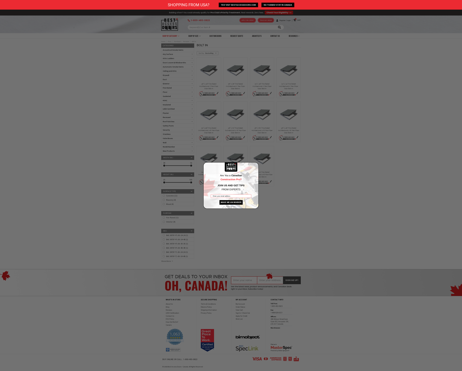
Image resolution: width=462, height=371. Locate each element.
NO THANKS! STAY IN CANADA (278, 5)
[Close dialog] (256, 164)
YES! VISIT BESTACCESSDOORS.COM (238, 5)
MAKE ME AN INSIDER (231, 202)
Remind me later (231, 206)
